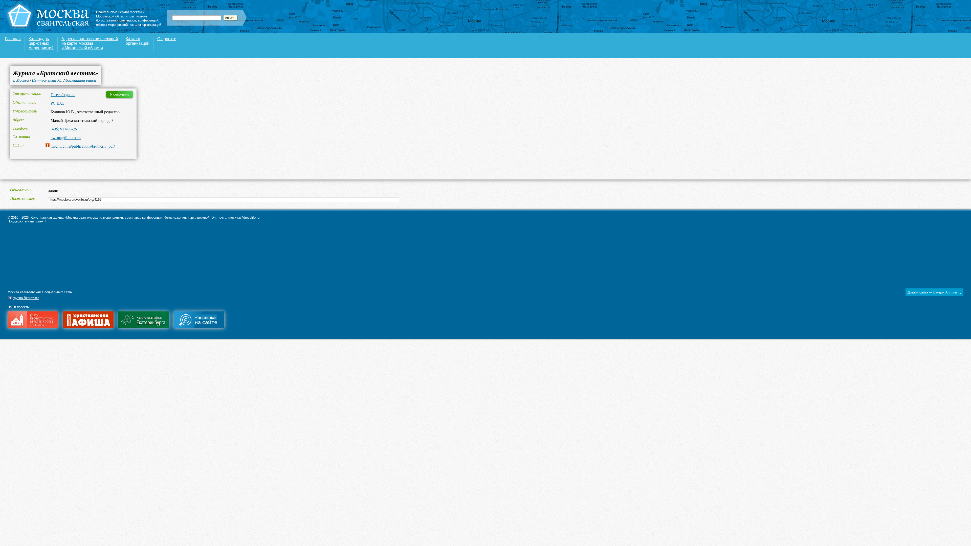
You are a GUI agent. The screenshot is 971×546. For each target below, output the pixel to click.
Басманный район (80, 80)
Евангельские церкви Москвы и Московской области (120, 14)
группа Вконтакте (26, 298)
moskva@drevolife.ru (243, 217)
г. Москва (21, 80)
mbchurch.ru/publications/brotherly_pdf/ (83, 146)
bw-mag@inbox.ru (66, 137)
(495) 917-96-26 (64, 128)
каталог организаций (145, 25)
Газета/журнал (63, 94)
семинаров (128, 20)
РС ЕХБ (57, 103)
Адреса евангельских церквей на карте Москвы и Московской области (89, 43)
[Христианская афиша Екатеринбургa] (143, 327)
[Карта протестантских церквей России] (33, 327)
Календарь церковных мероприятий (41, 43)
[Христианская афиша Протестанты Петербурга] (88, 327)
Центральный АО (47, 80)
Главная (13, 39)
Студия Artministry (947, 292)
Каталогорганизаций (137, 41)
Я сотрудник (119, 94)
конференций (148, 20)
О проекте (166, 39)
